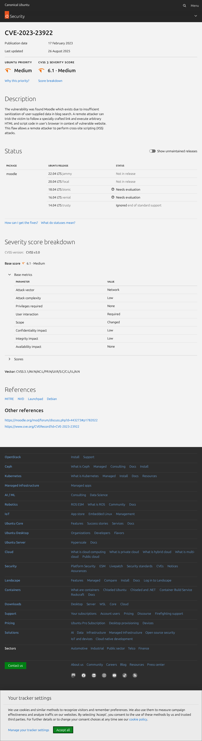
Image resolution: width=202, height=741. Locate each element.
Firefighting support (169, 613)
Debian (52, 399)
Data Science (99, 495)
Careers (111, 664)
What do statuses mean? (58, 222)
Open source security (160, 632)
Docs (132, 466)
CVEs (160, 566)
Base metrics (23, 274)
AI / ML (10, 495)
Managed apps (81, 485)
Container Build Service (176, 590)
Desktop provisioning (124, 623)
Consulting (117, 466)
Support (88, 457)
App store (78, 514)
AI (72, 632)
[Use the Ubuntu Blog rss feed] (136, 676)
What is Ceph (80, 466)
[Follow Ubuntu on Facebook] (84, 676)
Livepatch (116, 566)
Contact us (15, 665)
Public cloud (90, 556)
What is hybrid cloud (157, 552)
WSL (103, 604)
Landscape (12, 580)
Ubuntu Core (14, 523)
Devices (148, 623)
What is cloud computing (88, 552)
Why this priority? (17, 80)
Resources (149, 476)
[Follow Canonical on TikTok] (125, 676)
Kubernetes (13, 476)
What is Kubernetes (85, 476)
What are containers (85, 590)
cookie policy (138, 719)
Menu (195, 5)
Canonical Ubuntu (17, 5)
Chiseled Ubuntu (114, 590)
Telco (131, 648)
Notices (172, 566)
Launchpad (35, 399)
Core (113, 604)
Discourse (144, 613)
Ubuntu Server (15, 542)
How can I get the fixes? (21, 222)
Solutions (12, 632)
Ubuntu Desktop (17, 533)
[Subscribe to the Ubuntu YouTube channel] (115, 676)
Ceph (8, 466)
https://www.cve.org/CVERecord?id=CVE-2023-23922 (42, 426)
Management (125, 514)
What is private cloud (124, 552)
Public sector (116, 648)
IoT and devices (82, 639)
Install (75, 457)
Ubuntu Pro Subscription (88, 623)
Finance (143, 648)
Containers (13, 590)
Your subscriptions (83, 613)
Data (80, 632)
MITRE (9, 399)
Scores (18, 359)
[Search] (184, 5)
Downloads (13, 604)
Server (91, 604)
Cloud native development (114, 639)
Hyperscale (78, 542)
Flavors (119, 533)
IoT (7, 514)
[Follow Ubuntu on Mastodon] (74, 676)
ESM (102, 566)
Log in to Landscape (157, 580)
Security (11, 566)
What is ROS (96, 504)
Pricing (129, 613)
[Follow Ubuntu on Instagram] (105, 676)
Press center (156, 664)
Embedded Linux (100, 514)
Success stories (97, 523)
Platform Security (83, 566)
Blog (123, 664)
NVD (21, 399)
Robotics (11, 504)
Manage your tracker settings (28, 730)
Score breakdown (50, 80)
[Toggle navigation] (195, 16)
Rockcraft (77, 594)
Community (117, 504)
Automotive (79, 648)
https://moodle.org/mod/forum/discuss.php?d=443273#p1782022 (51, 420)
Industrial (97, 648)
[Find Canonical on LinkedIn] (95, 676)
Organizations (80, 533)
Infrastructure (96, 632)
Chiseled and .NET (143, 590)
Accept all (63, 730)
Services (117, 523)
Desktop (77, 604)
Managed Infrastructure (125, 632)
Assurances (79, 571)
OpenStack (13, 457)
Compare (110, 580)
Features (77, 523)
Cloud (9, 552)
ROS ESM (77, 504)
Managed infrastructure (22, 485)
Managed (100, 466)
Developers (102, 533)
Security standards (139, 566)
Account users (110, 613)
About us (77, 664)
